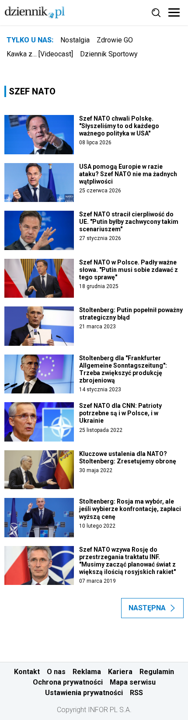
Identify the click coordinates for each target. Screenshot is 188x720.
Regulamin (156, 672)
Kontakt (27, 672)
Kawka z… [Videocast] (40, 54)
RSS (136, 693)
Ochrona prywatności (68, 682)
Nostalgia (75, 40)
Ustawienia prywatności (84, 693)
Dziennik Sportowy (109, 54)
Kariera (120, 672)
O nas (56, 672)
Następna (147, 608)
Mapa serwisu (133, 682)
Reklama (87, 672)
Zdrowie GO (115, 40)
